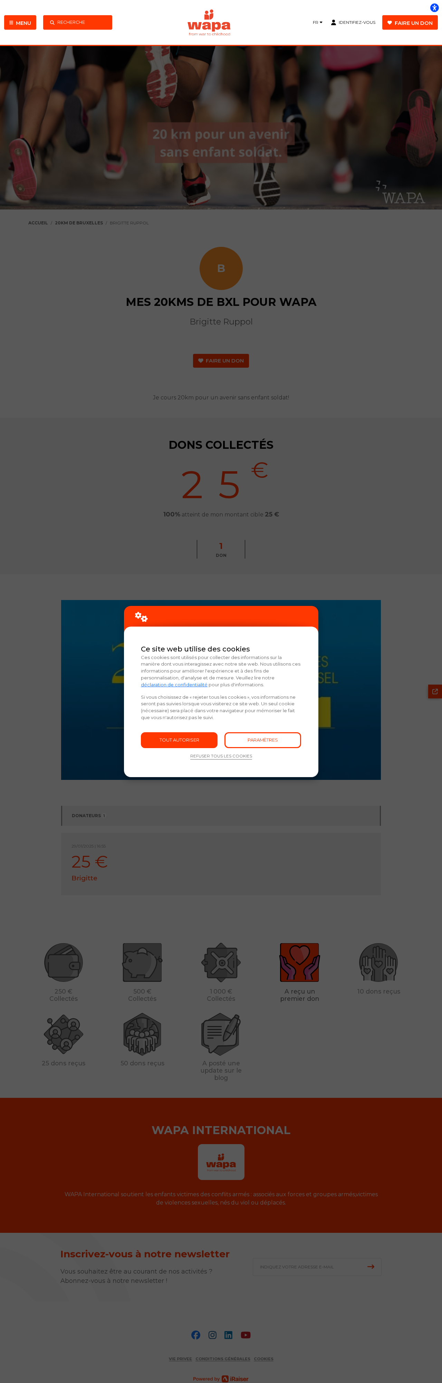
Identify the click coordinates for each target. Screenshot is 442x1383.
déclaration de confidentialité (174, 684)
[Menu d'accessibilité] (434, 7)
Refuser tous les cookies (221, 756)
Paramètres (263, 740)
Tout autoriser (179, 740)
